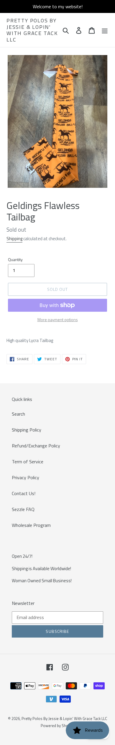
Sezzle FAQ (23, 509)
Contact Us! (23, 493)
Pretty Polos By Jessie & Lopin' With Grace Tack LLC (32, 30)
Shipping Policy (26, 429)
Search (18, 413)
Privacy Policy (25, 477)
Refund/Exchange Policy (36, 445)
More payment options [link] (57, 319)
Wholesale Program (31, 525)
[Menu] (104, 30)
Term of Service (27, 461)
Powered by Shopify (57, 726)
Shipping (14, 238)
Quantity (15, 259)
